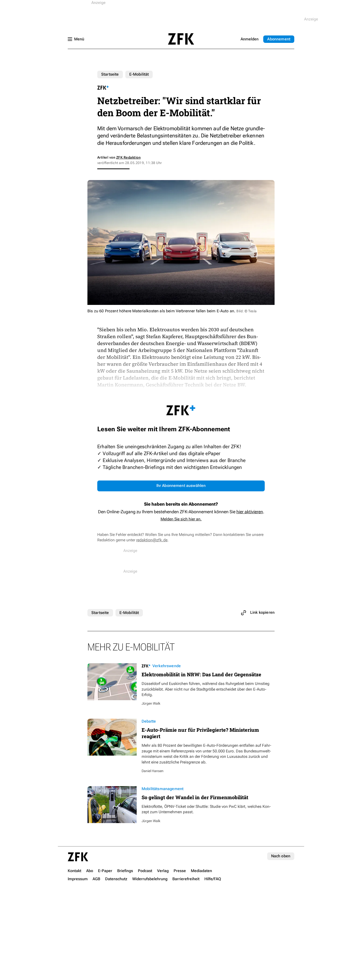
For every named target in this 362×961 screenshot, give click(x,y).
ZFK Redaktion (128, 157)
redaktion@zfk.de (151, 540)
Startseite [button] (181, 39)
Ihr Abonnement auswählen (181, 485)
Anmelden (250, 39)
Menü (79, 39)
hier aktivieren (249, 511)
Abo (278, 39)
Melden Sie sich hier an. (181, 519)
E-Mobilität (139, 74)
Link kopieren (262, 612)
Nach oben (280, 856)
